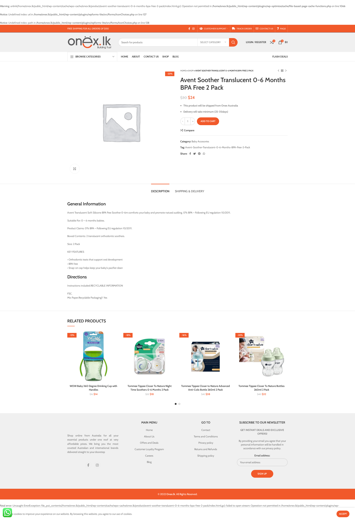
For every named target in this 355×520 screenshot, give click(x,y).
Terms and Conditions (206, 436)
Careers (149, 455)
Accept (343, 513)
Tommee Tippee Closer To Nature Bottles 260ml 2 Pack (262, 387)
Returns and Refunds (205, 449)
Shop (190, 70)
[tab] (160, 189)
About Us (149, 436)
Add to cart (208, 121)
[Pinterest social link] (199, 153)
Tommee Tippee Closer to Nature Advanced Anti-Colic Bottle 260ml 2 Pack (205, 387)
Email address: (262, 455)
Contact (205, 430)
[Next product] (286, 70)
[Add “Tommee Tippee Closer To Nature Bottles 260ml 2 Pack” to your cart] (285, 336)
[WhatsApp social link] (204, 153)
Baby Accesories (200, 141)
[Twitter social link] (194, 153)
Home (183, 70)
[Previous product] (278, 70)
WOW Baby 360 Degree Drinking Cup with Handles (93, 387)
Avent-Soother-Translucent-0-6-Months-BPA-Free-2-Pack (217, 147)
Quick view (116, 344)
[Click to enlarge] (74, 168)
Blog (149, 462)
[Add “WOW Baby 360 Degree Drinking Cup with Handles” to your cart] (116, 336)
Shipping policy (205, 455)
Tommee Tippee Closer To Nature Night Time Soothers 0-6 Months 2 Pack (150, 387)
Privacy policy (205, 442)
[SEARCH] (233, 42)
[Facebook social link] (189, 28)
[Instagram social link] (193, 28)
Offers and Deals (149, 442)
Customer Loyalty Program (149, 449)
